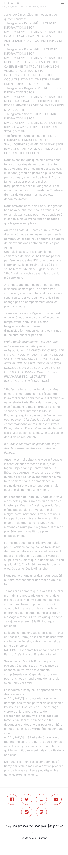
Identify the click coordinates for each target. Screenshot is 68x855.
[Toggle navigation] (63, 5)
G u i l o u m (10, 3)
